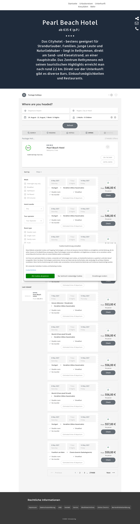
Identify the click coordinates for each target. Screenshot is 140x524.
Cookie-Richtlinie (31, 270)
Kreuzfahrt (83, 7)
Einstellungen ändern (99, 276)
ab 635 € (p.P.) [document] (69, 30)
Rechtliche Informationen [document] (44, 500)
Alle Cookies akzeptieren (40, 276)
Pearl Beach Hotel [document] (70, 22)
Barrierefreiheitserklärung (121, 507)
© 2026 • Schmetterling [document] (69, 519)
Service (75, 507)
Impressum (33, 507)
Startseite (72, 4)
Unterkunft (100, 4)
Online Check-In (103, 507)
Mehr (92, 7)
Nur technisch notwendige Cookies (70, 276)
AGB (60, 507)
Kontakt (67, 507)
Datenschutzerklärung (47, 507)
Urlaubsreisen (86, 4)
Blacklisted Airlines (87, 507)
